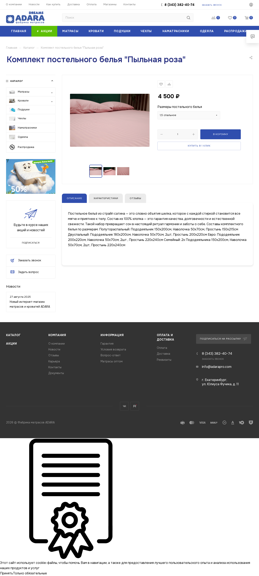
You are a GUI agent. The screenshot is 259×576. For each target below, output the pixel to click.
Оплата (162, 348)
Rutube (134, 406)
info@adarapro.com (216, 367)
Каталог (13, 335)
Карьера (54, 361)
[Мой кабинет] (251, 5)
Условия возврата (113, 349)
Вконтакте (124, 406)
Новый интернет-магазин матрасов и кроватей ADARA (30, 304)
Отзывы (135, 198)
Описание (74, 198)
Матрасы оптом (112, 361)
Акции (11, 343)
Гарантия (107, 343)
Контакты (55, 367)
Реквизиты (164, 360)
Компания (57, 335)
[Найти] (188, 17)
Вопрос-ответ (111, 355)
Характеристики (106, 198)
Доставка (163, 354)
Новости (13, 286)
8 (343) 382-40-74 (179, 5)
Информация (112, 335)
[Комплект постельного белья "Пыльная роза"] (110, 120)
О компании (56, 343)
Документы (56, 373)
